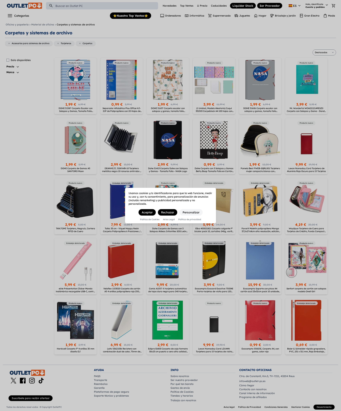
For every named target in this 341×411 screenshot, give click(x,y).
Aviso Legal (169, 219)
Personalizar (191, 212)
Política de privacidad (189, 219)
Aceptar (147, 212)
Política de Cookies (149, 219)
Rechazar (167, 212)
